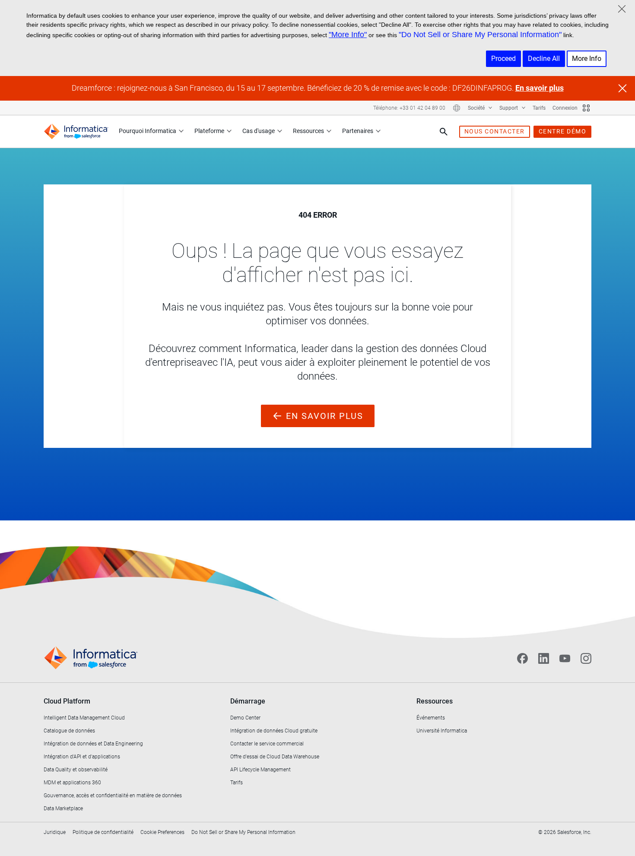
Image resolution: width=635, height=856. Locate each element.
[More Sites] (586, 108)
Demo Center (245, 718)
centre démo (563, 131)
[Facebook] (522, 658)
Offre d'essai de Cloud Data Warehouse (274, 757)
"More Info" (348, 34)
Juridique (55, 832)
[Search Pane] (443, 132)
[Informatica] (76, 131)
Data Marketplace (63, 808)
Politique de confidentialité (103, 832)
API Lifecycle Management (260, 770)
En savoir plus (539, 87)
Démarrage (247, 701)
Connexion (565, 108)
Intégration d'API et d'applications (82, 757)
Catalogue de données (69, 731)
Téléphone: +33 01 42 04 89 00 (409, 108)
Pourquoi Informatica (147, 130)
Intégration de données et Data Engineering (93, 744)
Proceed (503, 58)
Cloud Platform (67, 701)
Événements (430, 718)
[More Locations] (456, 108)
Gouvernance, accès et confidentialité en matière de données (113, 796)
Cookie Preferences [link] (162, 832)
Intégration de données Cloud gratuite (274, 731)
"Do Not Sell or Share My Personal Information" (480, 34)
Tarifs (539, 108)
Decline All (544, 58)
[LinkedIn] (543, 658)
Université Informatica (441, 731)
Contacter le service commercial (267, 744)
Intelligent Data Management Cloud (84, 718)
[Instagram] (586, 658)
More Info (586, 58)
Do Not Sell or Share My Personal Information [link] (243, 832)
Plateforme (209, 130)
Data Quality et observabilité (76, 770)
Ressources (308, 130)
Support (509, 108)
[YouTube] (564, 658)
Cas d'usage (258, 130)
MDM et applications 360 (72, 783)
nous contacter (494, 131)
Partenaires (357, 130)
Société (477, 108)
